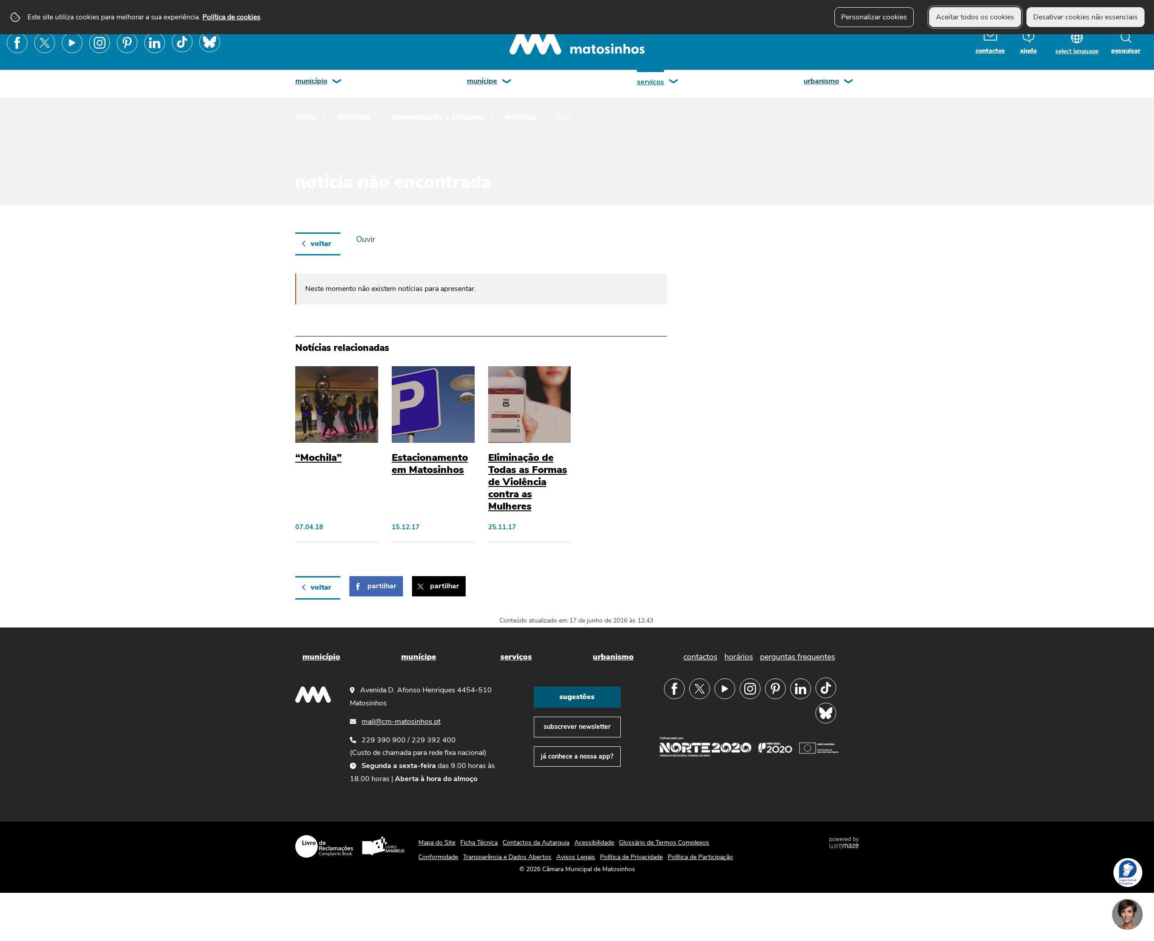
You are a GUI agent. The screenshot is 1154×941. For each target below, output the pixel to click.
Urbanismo (821, 81)
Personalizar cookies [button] (874, 17)
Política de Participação (700, 857)
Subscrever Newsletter (577, 726)
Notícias (520, 116)
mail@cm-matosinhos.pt (401, 722)
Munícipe (482, 81)
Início (305, 116)
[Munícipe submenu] (507, 82)
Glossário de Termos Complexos (664, 842)
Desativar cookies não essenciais (1085, 17)
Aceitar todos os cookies (975, 17)
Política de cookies (231, 17)
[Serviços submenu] (674, 82)
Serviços (650, 82)
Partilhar (381, 586)
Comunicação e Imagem (438, 116)
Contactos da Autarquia (536, 842)
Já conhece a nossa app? (577, 756)
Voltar (321, 244)
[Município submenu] (337, 82)
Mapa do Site (436, 842)
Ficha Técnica (479, 842)
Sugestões (577, 697)
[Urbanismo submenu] (849, 82)
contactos (990, 50)
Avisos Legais (575, 857)
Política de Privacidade (631, 857)
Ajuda (1028, 50)
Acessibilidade (594, 842)
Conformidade (438, 857)
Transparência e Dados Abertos (507, 857)
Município (311, 81)
